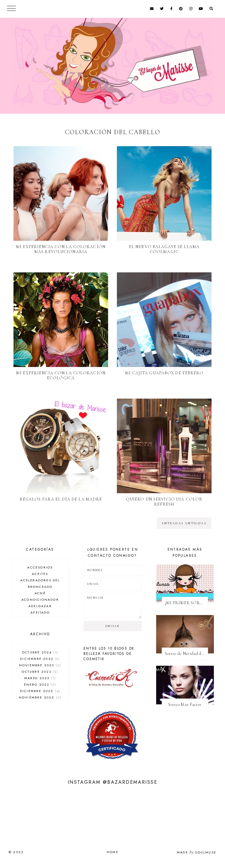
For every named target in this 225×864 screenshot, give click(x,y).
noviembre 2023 (39, 665)
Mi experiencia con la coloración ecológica (60, 375)
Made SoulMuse (196, 852)
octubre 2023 (39, 671)
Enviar (112, 626)
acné (40, 593)
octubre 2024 (39, 652)
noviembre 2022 (39, 697)
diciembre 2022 (39, 691)
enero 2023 (39, 684)
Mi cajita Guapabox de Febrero (164, 372)
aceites (40, 573)
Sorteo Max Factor (184, 704)
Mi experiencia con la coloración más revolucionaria (60, 249)
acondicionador (40, 599)
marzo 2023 (39, 678)
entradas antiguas (184, 523)
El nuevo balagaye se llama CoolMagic (164, 249)
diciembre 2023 (39, 658)
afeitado (40, 612)
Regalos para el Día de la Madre (61, 499)
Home (112, 852)
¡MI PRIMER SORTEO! (186, 602)
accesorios (40, 567)
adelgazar (40, 606)
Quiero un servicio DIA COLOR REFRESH (164, 502)
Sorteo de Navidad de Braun (186, 653)
